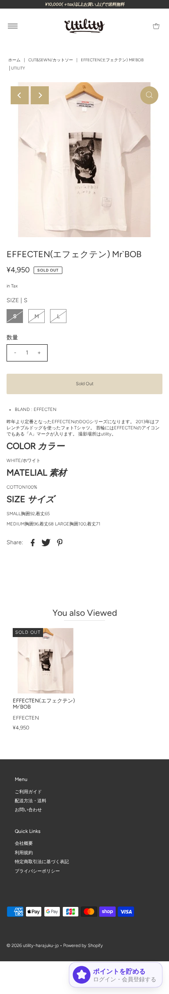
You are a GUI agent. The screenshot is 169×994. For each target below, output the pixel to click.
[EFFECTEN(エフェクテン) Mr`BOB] (45, 660)
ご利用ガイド (28, 791)
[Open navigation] (13, 26)
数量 (12, 337)
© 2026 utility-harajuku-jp (33, 946)
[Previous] (20, 95)
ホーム (14, 60)
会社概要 (24, 843)
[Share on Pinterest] (59, 542)
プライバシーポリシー (37, 871)
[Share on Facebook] (32, 542)
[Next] (40, 95)
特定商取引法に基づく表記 (42, 862)
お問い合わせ (28, 810)
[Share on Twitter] (46, 542)
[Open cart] (156, 26)
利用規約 (24, 852)
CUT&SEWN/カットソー (50, 60)
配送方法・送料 (30, 800)
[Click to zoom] (149, 95)
